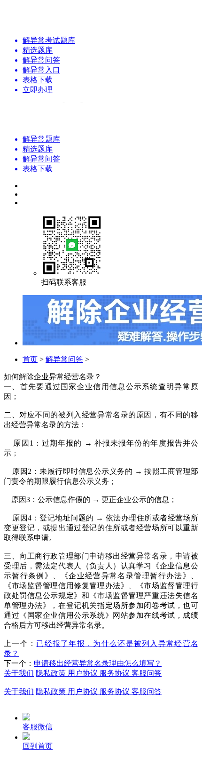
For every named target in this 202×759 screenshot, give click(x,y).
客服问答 (147, 673)
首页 (30, 359)
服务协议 (116, 673)
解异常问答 (64, 359)
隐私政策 (52, 673)
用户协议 (84, 673)
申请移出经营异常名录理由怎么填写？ (98, 663)
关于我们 (19, 673)
